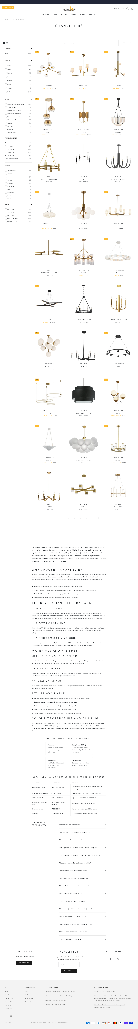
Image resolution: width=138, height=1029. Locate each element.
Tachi (49, 319)
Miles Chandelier (83, 460)
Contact (92, 14)
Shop (12, 19)
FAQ (6, 991)
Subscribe (69, 971)
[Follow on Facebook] (110, 958)
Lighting (45, 14)
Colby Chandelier (83, 319)
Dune (118, 366)
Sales (82, 14)
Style (7, 99)
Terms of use (29, 998)
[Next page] (99, 518)
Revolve (118, 460)
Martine (49, 460)
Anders (118, 132)
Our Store (8, 1005)
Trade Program (8, 7)
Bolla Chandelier (49, 226)
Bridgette (83, 85)
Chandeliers (20, 19)
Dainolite (49, 176)
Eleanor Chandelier (118, 319)
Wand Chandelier (118, 179)
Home (7, 19)
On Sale (8, 48)
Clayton (49, 506)
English (114, 8)
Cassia (49, 85)
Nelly (83, 272)
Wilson (84, 506)
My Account (28, 995)
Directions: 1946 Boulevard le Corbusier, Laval (109, 1005)
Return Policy (9, 1002)
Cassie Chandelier (49, 272)
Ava (83, 179)
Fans (55, 14)
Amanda (83, 226)
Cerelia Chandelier (49, 179)
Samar (49, 132)
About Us (8, 995)
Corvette (118, 506)
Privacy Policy (29, 1002)
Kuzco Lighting (118, 82)
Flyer (74, 14)
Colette (83, 366)
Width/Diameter (11, 138)
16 (92, 518)
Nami (118, 272)
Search (27, 991)
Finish (7, 61)
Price (7, 204)
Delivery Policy (10, 998)
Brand (7, 166)
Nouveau (49, 366)
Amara (118, 85)
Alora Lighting (49, 82)
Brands (64, 14)
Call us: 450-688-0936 (102, 1007)
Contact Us (24, 963)
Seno (84, 132)
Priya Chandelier (83, 413)
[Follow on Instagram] (117, 958)
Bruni (49, 413)
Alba (118, 413)
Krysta (118, 226)
